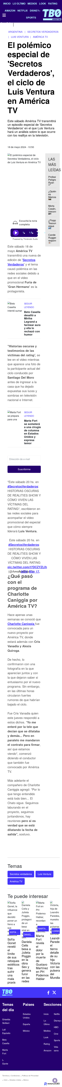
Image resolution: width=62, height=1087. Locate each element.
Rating (52, 3)
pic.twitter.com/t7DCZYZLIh (27, 567)
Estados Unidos (15, 1080)
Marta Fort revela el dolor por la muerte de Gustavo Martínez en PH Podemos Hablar (42, 957)
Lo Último (19, 3)
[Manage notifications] (55, 1080)
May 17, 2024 (30, 571)
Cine (56, 1033)
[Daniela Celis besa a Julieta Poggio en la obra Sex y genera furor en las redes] (26, 920)
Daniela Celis (31, 934)
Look (42, 3)
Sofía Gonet (17, 932)
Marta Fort (45, 928)
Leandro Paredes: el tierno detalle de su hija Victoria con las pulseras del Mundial (56, 958)
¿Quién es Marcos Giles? (52, 196)
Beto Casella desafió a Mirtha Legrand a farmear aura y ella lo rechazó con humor (32, 323)
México (26, 1080)
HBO (56, 1027)
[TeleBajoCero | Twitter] (8, 24)
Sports (57, 1040)
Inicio (7, 3)
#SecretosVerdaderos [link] (23, 486)
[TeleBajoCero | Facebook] (2, 24)
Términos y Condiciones (11, 1075)
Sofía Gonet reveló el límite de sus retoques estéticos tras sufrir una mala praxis (13, 960)
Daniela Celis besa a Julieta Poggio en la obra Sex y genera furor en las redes (27, 961)
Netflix (57, 1013)
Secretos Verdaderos (21, 262)
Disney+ (58, 1020)
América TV (16, 881)
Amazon (47, 1050)
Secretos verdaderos (21, 874)
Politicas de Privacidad (30, 1075)
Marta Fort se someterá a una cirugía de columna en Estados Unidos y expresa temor (32, 432)
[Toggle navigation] (4, 15)
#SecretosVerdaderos (23, 544)
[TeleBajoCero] (15, 992)
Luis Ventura (44, 874)
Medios (32, 3)
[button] (24, 469)
